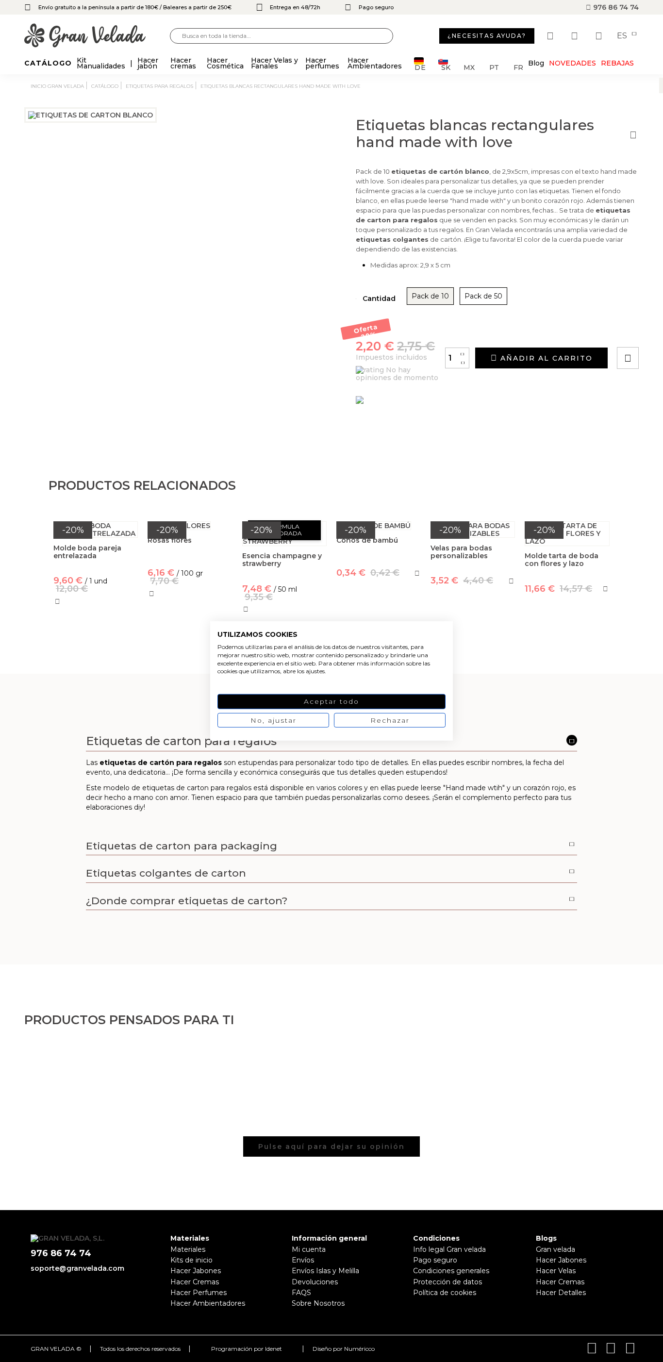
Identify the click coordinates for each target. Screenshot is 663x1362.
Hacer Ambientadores (207, 1303)
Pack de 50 (483, 296)
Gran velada (555, 1249)
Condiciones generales (451, 1270)
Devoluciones (315, 1282)
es (623, 36)
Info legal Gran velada (449, 1249)
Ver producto (190, 636)
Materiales (187, 1249)
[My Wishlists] (551, 36)
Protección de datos (447, 1282)
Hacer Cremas (194, 1282)
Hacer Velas (556, 1270)
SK (445, 66)
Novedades (572, 63)
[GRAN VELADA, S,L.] (97, 36)
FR (518, 66)
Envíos (303, 1260)
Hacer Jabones (195, 1270)
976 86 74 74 (615, 7)
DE (420, 66)
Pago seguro (435, 1260)
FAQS (301, 1292)
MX (469, 66)
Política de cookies (444, 1292)
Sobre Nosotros (318, 1303)
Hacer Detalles (561, 1292)
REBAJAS (617, 63)
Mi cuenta (309, 1249)
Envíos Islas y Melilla (325, 1270)
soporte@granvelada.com (77, 1268)
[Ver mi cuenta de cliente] (575, 36)
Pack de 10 (430, 296)
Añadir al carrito (545, 358)
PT (494, 66)
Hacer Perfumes (198, 1292)
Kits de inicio (191, 1260)
